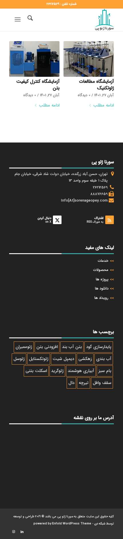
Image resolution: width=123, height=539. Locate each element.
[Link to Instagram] (13, 532)
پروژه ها (102, 279)
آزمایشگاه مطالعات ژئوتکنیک (96, 85)
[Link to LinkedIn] (22, 532)
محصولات (100, 270)
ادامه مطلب (103, 105)
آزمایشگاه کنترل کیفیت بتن (37, 85)
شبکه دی (99, 523)
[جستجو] (29, 19)
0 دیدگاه (84, 95)
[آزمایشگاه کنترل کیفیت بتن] (34, 59)
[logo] (72, 19)
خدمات (103, 261)
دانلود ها (101, 288)
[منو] (19, 20)
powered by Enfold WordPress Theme (62, 523)
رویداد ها (101, 298)
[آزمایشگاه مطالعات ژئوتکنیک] (89, 59)
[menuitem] (29, 19)
